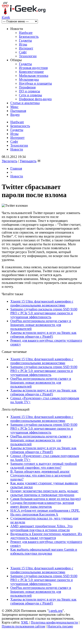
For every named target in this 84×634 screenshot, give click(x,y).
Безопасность (29, 36)
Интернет (26, 48)
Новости (16, 149)
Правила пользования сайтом (23, 626)
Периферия (27, 87)
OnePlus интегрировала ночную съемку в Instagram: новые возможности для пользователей (40, 325)
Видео (15, 114)
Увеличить (9, 161)
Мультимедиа (29, 79)
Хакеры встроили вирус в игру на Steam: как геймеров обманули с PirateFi (43, 334)
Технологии (28, 56)
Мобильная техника (33, 75)
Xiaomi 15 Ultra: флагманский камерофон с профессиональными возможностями (41, 303)
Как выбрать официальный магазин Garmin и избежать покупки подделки (43, 551)
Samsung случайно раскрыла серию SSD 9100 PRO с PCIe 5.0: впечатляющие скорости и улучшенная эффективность (43, 313)
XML (24, 622)
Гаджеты (25, 40)
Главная (16, 168)
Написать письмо (60, 626)
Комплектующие (31, 72)
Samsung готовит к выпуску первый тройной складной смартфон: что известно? (43, 465)
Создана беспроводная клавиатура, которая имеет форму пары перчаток (42, 504)
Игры (23, 44)
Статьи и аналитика (25, 103)
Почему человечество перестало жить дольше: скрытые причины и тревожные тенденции (44, 493)
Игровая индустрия (33, 68)
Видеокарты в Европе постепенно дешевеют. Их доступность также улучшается (46, 536)
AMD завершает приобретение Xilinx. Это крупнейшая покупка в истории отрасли (41, 528)
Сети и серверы (30, 95)
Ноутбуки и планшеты (35, 83)
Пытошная (18, 111)
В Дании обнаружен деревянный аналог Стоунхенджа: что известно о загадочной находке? (40, 475)
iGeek (6, 17)
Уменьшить (28, 161)
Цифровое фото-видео (35, 99)
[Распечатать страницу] (39, 160)
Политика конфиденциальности (54, 622)
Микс (14, 107)
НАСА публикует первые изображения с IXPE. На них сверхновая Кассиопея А (45, 512)
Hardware (26, 32)
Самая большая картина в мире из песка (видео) (45, 499)
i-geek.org (55, 611)
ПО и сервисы (29, 91)
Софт (23, 52)
